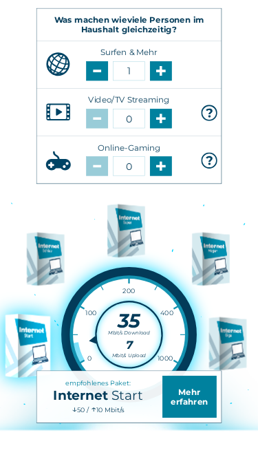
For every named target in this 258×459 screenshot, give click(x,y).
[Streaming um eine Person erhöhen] (161, 118)
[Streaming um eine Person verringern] (97, 118)
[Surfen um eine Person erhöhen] (161, 71)
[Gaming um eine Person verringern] (97, 165)
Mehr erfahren (189, 397)
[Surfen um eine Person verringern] (97, 71)
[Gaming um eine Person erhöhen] (161, 165)
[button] (209, 112)
